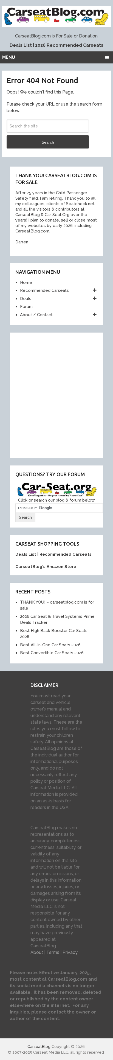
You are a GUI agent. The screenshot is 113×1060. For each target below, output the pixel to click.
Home (26, 282)
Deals (25, 298)
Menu (8, 57)
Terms (52, 952)
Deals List (21, 45)
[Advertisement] (56, 394)
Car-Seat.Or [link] (55, 214)
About (36, 952)
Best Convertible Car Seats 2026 (52, 652)
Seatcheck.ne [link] (79, 203)
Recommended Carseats (44, 290)
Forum (26, 306)
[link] (26, 214)
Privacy (70, 952)
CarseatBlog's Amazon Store (45, 566)
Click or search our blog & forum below (56, 500)
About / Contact (36, 314)
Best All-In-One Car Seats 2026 (50, 644)
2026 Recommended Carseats (69, 45)
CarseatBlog (38, 1046)
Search (48, 142)
